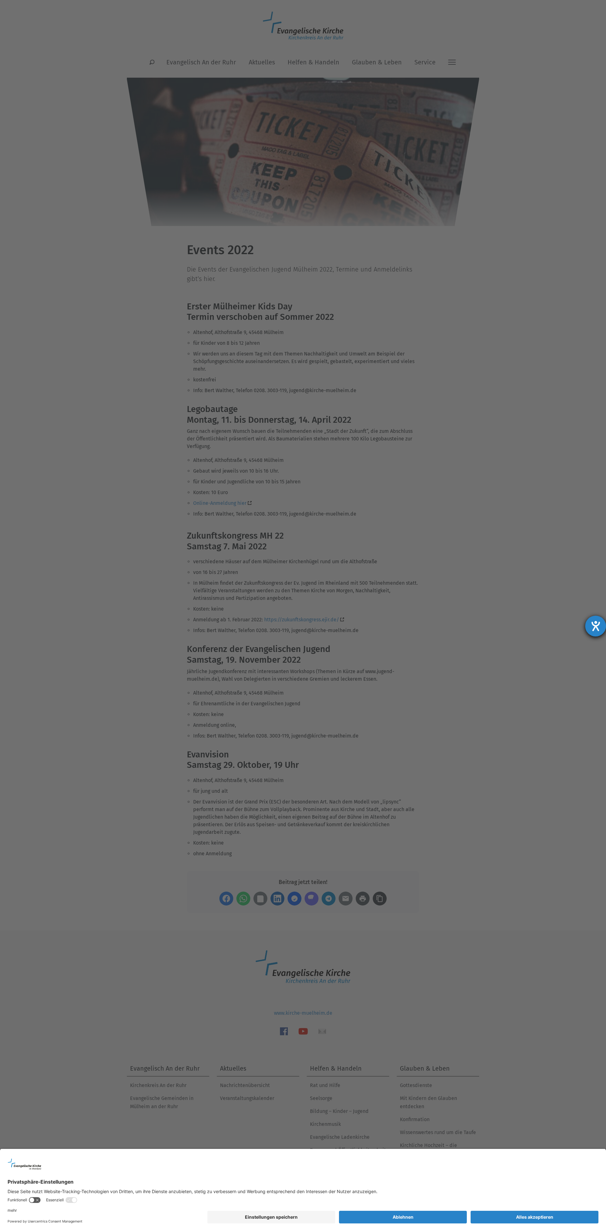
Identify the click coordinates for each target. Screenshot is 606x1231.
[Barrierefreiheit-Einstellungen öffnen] (595, 626)
